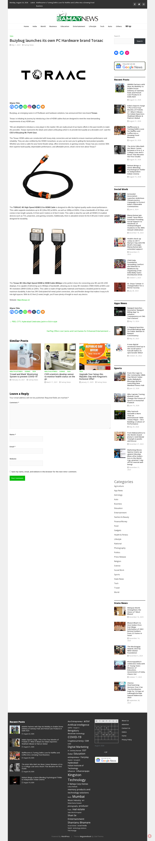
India (35, 26)
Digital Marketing (78, 747)
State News (119, 579)
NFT (83, 800)
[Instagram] (30, 107)
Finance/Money (120, 521)
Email (12, 446)
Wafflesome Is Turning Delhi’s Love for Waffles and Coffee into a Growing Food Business (135, 132)
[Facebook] (12, 107)
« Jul (105, 752)
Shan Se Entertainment (76, 817)
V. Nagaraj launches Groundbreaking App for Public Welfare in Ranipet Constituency (136, 331)
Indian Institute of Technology (76, 767)
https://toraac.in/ (23, 300)
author (70, 728)
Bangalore (76, 728)
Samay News (29, 45)
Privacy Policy (127, 740)
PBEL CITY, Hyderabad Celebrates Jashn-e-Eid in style (33, 321)
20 (106, 735)
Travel (117, 588)
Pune (69, 810)
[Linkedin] (21, 107)
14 (110, 731)
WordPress (65, 836)
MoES (69, 797)
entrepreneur (74, 757)
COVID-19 (74, 737)
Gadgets (117, 530)
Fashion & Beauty (121, 517)
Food (116, 526)
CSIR (87, 740)
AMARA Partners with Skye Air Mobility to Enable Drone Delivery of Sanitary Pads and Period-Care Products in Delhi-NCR (136, 90)
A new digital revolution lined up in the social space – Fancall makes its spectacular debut (136, 348)
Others (119, 26)
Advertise (125, 724)
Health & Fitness (16, 371)
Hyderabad (73, 762)
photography (73, 806)
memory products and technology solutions (79, 791)
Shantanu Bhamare (79, 822)
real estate (78, 809)
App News (118, 490)
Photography (119, 548)
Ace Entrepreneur (75, 721)
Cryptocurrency (76, 740)
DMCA (124, 732)
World (43, 26)
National (118, 543)
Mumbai (78, 796)
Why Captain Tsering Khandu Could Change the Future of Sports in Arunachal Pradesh (136, 398)
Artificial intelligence (78, 724)
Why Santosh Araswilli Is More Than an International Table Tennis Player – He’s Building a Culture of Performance (136, 417)
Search (117, 36)
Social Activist (72, 826)
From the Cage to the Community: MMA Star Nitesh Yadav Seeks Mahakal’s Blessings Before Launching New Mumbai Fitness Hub (136, 379)
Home (26, 26)
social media (82, 825)
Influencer (71, 771)
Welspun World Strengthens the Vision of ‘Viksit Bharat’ (134, 611)
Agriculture (119, 486)
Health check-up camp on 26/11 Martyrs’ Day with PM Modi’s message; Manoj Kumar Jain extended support (136, 243)
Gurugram (77, 760)
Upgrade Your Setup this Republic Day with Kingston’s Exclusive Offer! (93, 376)
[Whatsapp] (25, 107)
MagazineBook (85, 836)
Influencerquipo (82, 771)
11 (100, 731)
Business (53, 26)
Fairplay (85, 757)
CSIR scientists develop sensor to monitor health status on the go (59, 376)
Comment (14, 402)
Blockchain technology (76, 733)
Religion (117, 561)
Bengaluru (73, 730)
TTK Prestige (72, 831)
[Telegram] (38, 107)
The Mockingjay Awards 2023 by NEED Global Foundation (134, 649)
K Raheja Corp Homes (78, 784)
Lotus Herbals (72, 787)
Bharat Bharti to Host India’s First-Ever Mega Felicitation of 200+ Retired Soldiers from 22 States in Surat (135, 629)
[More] (43, 107)
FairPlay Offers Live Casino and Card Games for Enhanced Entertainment (79, 331)
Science (27, 371)
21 (110, 735)
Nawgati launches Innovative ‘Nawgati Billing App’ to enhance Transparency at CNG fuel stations (136, 313)
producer (83, 805)
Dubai (70, 754)
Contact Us (126, 728)
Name (13, 434)
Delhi (69, 744)
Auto (110, 26)
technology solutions (79, 828)
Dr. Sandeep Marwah (74, 751)
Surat (70, 828)
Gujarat (70, 760)
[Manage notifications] (149, 836)
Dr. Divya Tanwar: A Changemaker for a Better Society (135, 285)
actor (87, 721)
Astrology (118, 495)
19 (103, 735)
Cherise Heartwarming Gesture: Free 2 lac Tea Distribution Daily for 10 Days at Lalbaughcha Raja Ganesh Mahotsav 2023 (135, 690)
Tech (102, 26)
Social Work (119, 570)
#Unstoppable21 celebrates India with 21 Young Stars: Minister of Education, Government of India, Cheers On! (136, 667)
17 (96, 735)
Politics (117, 552)
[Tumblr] (34, 107)
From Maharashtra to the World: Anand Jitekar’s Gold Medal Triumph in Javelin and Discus (136, 437)
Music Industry (74, 800)
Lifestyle (92, 26)
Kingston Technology (77, 777)
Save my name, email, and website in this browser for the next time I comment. (44, 472)
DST (84, 750)
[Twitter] (16, 107)
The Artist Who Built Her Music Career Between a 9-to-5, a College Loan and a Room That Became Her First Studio (135, 151)
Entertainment (79, 26)
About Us (125, 720)
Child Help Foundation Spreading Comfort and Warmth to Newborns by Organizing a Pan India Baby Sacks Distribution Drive (135, 267)
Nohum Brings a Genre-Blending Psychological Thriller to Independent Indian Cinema (136, 169)
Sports (117, 574)
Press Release (120, 557)
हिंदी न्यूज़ (128, 26)
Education (65, 26)
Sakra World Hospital (74, 812)
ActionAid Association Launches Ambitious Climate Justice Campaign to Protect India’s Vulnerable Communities (136, 200)
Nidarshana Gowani (75, 803)
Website (13, 459)
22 (113, 735)
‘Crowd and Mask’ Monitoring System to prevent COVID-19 (24, 375)
